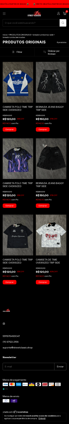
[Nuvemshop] (16, 412)
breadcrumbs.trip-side (43, 34)
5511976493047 (11, 336)
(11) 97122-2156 (11, 341)
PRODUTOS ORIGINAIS (20, 34)
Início (5, 34)
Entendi (42, 418)
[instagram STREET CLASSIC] (4, 323)
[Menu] (4, 13)
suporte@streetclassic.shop (18, 347)
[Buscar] (63, 23)
